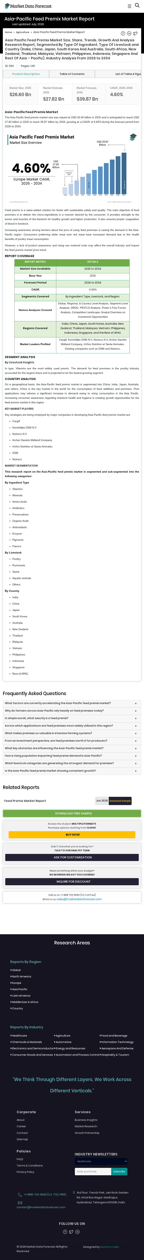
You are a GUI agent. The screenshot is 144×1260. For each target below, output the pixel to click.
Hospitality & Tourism (114, 1055)
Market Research (86, 1126)
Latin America (20, 996)
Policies (24, 1151)
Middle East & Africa (24, 1002)
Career (21, 1126)
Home (8, 32)
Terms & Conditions (30, 1165)
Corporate (26, 1112)
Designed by (101, 1247)
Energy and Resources (69, 1048)
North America (20, 976)
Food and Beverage (113, 1036)
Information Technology (117, 1042)
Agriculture (22, 32)
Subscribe (119, 1171)
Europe (15, 983)
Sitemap (22, 1139)
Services (83, 1112)
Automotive (62, 1042)
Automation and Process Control (76, 1055)
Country (16, 1008)
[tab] (26, 74)
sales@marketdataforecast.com (79, 899)
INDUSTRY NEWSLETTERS (96, 1154)
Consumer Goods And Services (31, 1055)
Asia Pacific (18, 989)
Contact (22, 1133)
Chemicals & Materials (26, 1042)
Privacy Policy (25, 1172)
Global (15, 970)
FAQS (20, 1159)
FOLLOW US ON (72, 1224)
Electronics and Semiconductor (32, 1048)
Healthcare (18, 1036)
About (21, 1120)
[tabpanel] (72, 380)
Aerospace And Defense (117, 1048)
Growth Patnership (87, 1133)
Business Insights (86, 1120)
